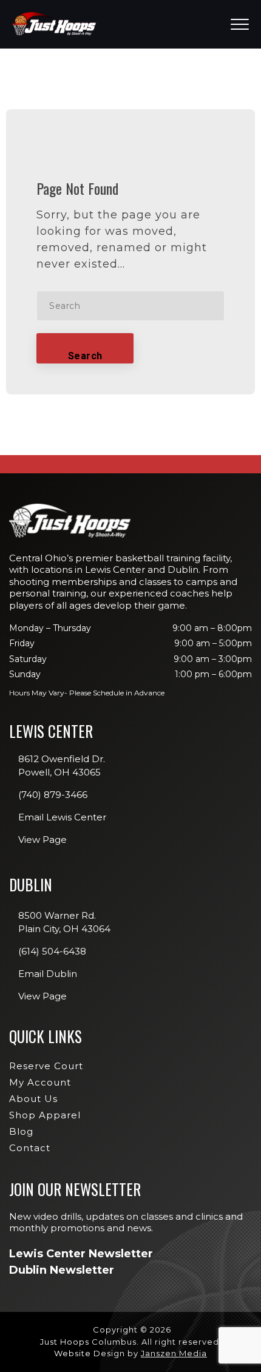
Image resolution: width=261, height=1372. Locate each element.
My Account (40, 1082)
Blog (21, 1131)
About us (33, 1098)
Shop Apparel (45, 1115)
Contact (29, 1148)
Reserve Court (46, 1066)
